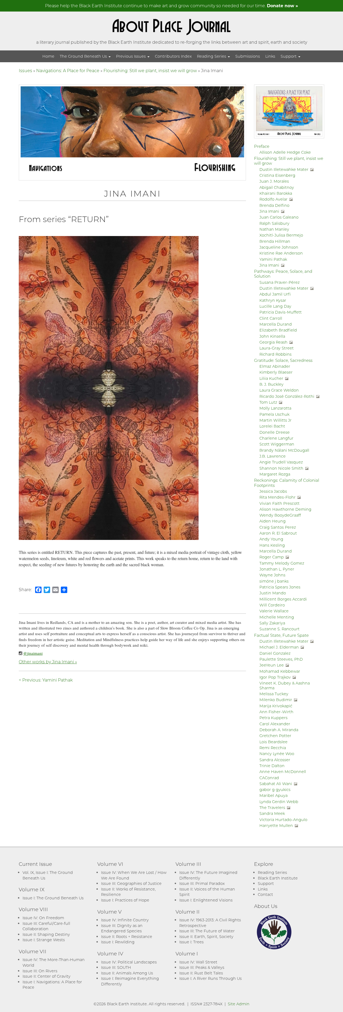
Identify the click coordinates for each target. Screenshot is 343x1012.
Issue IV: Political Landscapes (129, 962)
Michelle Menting (276, 617)
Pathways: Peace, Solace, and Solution (283, 273)
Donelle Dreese (274, 432)
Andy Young (271, 539)
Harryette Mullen (276, 825)
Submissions (247, 56)
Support (289, 56)
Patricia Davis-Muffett (280, 312)
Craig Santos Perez (277, 527)
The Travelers (272, 807)
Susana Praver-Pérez (279, 282)
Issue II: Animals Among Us (127, 973)
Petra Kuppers (273, 717)
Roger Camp (271, 557)
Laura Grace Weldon (279, 390)
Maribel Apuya (273, 795)
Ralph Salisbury (274, 223)
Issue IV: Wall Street (198, 962)
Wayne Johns (272, 574)
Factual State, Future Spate (281, 635)
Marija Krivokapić (275, 705)
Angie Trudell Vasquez (281, 462)
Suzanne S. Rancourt (279, 628)
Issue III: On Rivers (40, 970)
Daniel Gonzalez (274, 653)
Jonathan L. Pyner (276, 569)
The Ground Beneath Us (84, 56)
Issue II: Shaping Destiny (46, 934)
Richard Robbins (275, 354)
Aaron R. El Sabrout (278, 533)
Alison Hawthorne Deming (285, 509)
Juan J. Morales (274, 181)
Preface (261, 146)
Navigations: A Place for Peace (67, 70)
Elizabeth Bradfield (278, 330)
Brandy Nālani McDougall (284, 450)
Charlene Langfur (276, 438)
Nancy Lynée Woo (276, 753)
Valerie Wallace (274, 610)
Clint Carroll (270, 318)
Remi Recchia (272, 747)
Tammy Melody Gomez (281, 563)
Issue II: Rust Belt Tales (201, 973)
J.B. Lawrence (272, 456)
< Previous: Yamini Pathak (46, 680)
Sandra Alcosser (274, 759)
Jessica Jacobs (273, 491)
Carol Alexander (274, 723)
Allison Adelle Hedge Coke (285, 152)
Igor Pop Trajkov (275, 677)
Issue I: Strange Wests (44, 939)
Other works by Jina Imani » (48, 661)
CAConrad (269, 777)
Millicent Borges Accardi (283, 599)
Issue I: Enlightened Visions (206, 900)
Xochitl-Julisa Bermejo (281, 235)
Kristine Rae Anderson (281, 253)
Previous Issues (131, 56)
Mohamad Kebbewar (279, 671)
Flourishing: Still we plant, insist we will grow (150, 70)
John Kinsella (272, 336)
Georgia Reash (273, 342)
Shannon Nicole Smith (281, 468)
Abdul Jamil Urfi (275, 294)
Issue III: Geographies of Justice (131, 883)
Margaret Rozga (274, 474)
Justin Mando (272, 592)
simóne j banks (274, 581)
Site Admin (238, 1003)
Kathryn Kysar (272, 300)
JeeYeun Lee (271, 665)
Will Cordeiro (272, 605)
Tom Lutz (268, 402)
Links (270, 56)
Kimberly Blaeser (276, 372)
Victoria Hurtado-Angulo (283, 819)
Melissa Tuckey (273, 693)
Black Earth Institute (278, 878)
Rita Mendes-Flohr (277, 497)
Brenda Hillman (274, 241)
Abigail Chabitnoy (276, 187)
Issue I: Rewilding (118, 941)
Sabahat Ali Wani (275, 783)
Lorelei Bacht (272, 426)
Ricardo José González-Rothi (286, 396)
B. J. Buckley (271, 384)
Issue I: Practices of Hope (125, 900)
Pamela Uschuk (274, 414)
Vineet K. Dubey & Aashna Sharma (284, 685)
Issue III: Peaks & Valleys (201, 967)
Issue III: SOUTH (116, 967)
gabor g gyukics (274, 789)
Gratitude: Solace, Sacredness (283, 360)
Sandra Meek (272, 813)
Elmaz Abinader (274, 366)
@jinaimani (33, 653)
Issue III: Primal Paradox (202, 883)
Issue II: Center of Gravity (46, 976)
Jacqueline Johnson (278, 247)
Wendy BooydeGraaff (280, 515)
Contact (265, 894)
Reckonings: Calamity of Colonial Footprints (286, 482)
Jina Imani (269, 211)
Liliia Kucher (271, 378)
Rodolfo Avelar (273, 199)
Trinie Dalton (272, 765)
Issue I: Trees (191, 941)
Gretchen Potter (275, 735)
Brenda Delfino (274, 205)
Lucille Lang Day (275, 306)
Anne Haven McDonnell (282, 771)
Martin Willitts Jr (275, 420)
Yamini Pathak (273, 259)
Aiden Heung (272, 521)
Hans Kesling (272, 545)
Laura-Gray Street (276, 348)
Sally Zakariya (272, 622)
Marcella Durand (275, 324)
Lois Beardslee (273, 741)
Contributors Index (173, 56)
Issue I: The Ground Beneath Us (53, 897)
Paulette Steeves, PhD (281, 659)
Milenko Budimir (275, 699)
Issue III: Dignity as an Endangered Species (122, 928)
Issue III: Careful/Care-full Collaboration (46, 926)
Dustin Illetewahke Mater (283, 169)
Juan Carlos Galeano (279, 217)
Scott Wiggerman (276, 444)
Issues (25, 70)
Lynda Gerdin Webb (278, 801)
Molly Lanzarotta (275, 408)
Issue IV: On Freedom (43, 917)
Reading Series (212, 56)
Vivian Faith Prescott (279, 503)
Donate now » (282, 5)
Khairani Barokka (275, 193)
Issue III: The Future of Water (207, 930)
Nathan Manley (274, 229)
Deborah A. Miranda (278, 729)
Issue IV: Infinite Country (125, 919)
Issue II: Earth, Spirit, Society (206, 936)
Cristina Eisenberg (277, 175)
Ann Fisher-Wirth (276, 711)
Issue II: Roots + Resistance (126, 936)
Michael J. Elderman (279, 647)
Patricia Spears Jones (279, 587)
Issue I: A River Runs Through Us (210, 978)
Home (48, 56)
